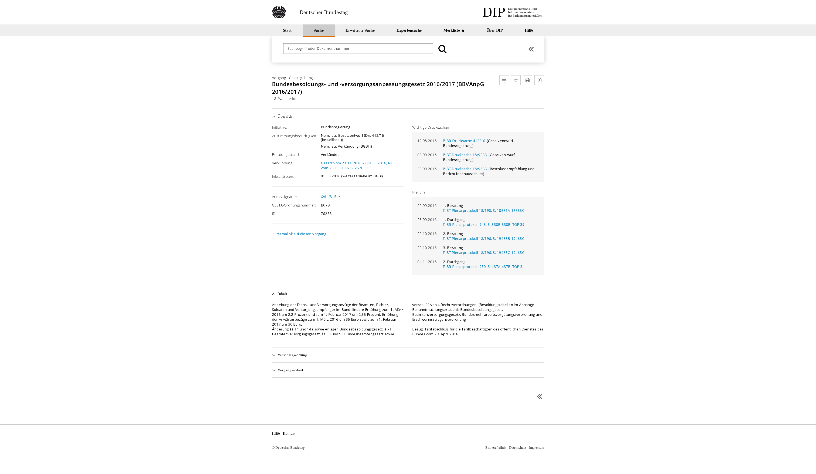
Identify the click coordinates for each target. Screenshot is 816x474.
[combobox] (360, 48)
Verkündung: (282, 163)
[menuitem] (287, 30)
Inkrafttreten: (283, 176)
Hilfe (276, 433)
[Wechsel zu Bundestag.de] (311, 12)
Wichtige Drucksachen (430, 127)
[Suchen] (442, 49)
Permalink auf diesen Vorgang (301, 233)
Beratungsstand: (286, 154)
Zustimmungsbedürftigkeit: (294, 135)
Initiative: (279, 127)
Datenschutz (517, 447)
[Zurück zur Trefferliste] (531, 49)
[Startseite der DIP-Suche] (513, 12)
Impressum (536, 447)
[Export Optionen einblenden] (539, 80)
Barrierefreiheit (495, 447)
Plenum (418, 192)
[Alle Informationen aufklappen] (504, 80)
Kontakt (289, 433)
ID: (274, 213)
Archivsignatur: (284, 196)
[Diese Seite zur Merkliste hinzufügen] (516, 80)
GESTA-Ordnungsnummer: (294, 205)
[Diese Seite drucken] (527, 80)
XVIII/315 (328, 196)
